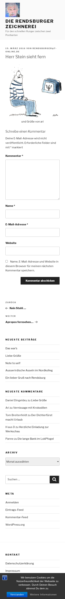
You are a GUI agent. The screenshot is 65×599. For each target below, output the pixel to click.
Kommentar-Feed (16, 517)
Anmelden (12, 502)
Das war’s (11, 348)
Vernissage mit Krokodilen (30, 407)
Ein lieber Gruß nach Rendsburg (25, 377)
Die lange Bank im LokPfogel (36, 438)
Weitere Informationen (43, 594)
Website (10, 243)
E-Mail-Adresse (16, 224)
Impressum (12, 570)
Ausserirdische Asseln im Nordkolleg (29, 370)
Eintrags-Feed (14, 509)
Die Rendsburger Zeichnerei (29, 24)
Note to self (12, 363)
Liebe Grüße (13, 355)
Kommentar (14, 156)
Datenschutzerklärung (19, 563)
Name (10, 205)
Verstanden (17, 594)
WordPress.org (15, 524)
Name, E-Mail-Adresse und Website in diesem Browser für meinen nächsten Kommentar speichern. (31, 266)
